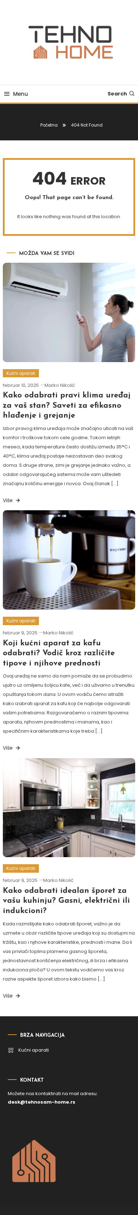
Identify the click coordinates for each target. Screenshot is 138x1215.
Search (117, 93)
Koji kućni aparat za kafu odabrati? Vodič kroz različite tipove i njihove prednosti (59, 653)
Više (8, 500)
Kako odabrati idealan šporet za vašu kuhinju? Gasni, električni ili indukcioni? (66, 901)
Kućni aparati (20, 373)
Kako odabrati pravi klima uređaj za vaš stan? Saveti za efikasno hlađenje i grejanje (67, 405)
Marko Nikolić (60, 385)
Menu (20, 94)
